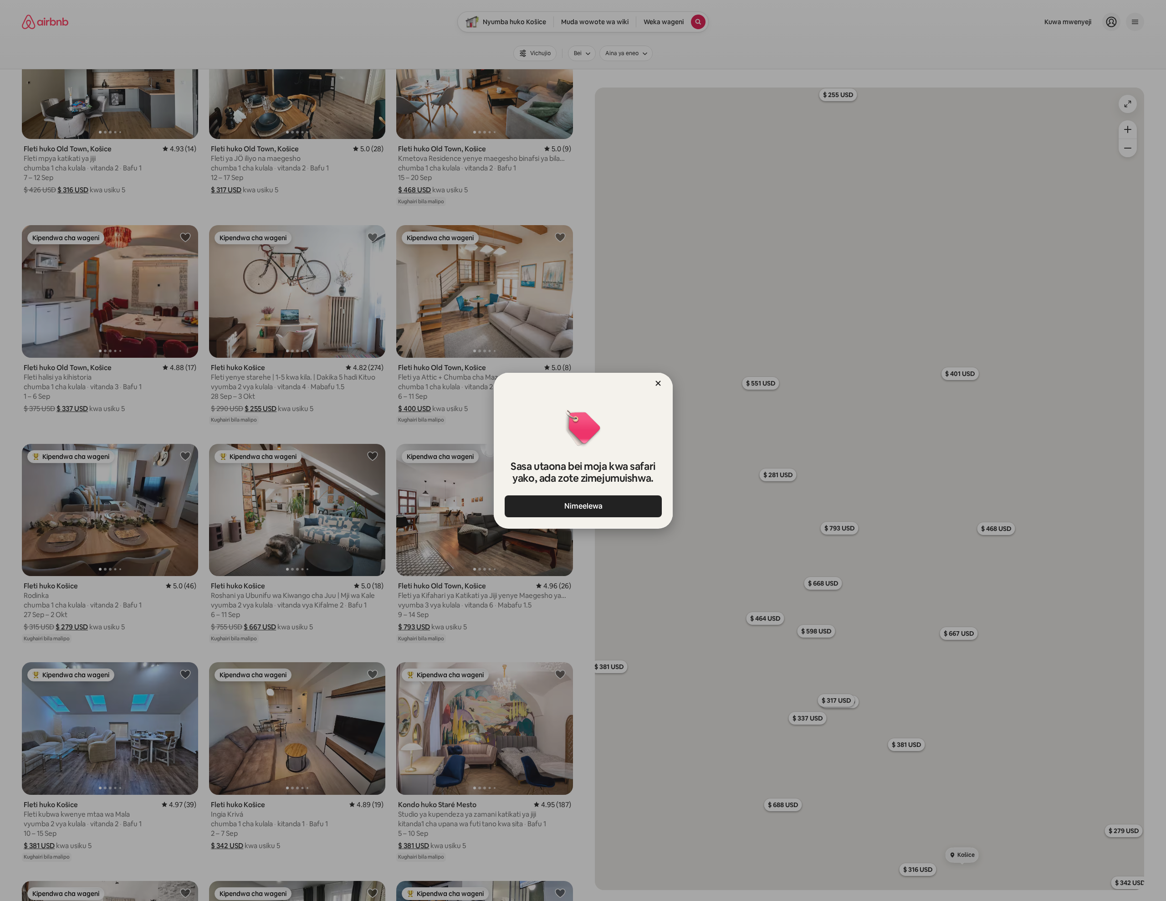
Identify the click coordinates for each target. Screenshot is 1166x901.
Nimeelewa (583, 506)
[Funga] (658, 383)
